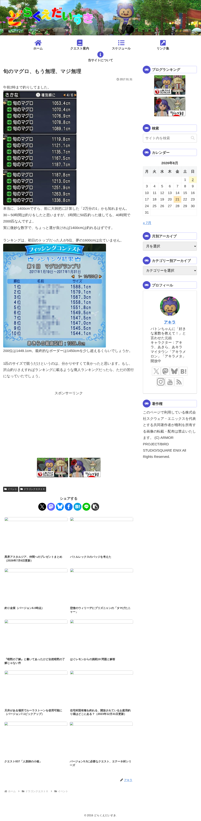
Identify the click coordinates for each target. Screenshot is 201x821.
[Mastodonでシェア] (51, 507)
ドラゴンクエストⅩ (34, 489)
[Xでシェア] (42, 507)
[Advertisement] (68, 423)
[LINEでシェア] (86, 507)
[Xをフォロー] (156, 371)
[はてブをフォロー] (183, 371)
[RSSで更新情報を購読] (179, 381)
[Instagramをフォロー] (160, 381)
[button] (95, 507)
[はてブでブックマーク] (77, 507)
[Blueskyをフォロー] (174, 371)
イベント (12, 489)
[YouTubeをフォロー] (169, 381)
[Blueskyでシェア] (60, 507)
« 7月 (147, 223)
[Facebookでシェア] (69, 507)
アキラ (170, 322)
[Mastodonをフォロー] (165, 371)
